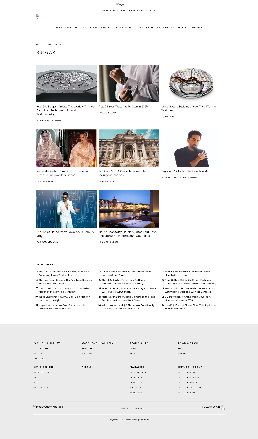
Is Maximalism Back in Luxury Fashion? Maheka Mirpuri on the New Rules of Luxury (64, 290)
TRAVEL (182, 353)
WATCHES (87, 353)
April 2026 (136, 392)
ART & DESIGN (165, 27)
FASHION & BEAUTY (67, 27)
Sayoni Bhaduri (110, 242)
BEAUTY (37, 353)
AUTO (133, 348)
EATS (141, 10)
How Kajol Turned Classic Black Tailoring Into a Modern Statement (190, 307)
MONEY (123, 10)
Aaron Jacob (46, 120)
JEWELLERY (88, 348)
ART (35, 377)
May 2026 (135, 387)
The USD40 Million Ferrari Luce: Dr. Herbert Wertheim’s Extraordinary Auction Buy (124, 281)
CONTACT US (140, 408)
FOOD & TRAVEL (144, 27)
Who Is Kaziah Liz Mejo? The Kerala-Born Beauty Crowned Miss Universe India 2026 (128, 307)
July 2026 (136, 377)
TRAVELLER (133, 10)
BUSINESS (114, 10)
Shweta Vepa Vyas (49, 242)
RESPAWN (150, 10)
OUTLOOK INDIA (187, 372)
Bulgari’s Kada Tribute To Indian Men (185, 171)
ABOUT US (124, 408)
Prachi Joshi (108, 181)
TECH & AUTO (123, 27)
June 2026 (136, 382)
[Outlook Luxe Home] (129, 5)
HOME (36, 382)
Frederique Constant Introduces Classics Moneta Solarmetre (187, 273)
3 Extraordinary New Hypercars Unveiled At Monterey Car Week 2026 (188, 298)
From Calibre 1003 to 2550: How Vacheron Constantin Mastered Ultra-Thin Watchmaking (190, 281)
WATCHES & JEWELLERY (97, 27)
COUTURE (38, 358)
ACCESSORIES (41, 348)
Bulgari (59, 44)
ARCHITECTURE (42, 372)
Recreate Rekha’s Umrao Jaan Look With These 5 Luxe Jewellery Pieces (63, 173)
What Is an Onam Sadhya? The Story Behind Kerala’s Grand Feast (126, 273)
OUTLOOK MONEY (187, 382)
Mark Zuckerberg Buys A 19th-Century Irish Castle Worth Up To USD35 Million (129, 290)
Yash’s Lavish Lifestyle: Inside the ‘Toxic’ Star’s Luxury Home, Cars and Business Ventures (190, 290)
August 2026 (138, 372)
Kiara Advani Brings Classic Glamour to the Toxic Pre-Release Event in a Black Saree (128, 298)
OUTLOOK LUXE (43, 44)
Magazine (196, 27)
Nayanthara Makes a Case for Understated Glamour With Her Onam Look (63, 307)
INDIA (105, 10)
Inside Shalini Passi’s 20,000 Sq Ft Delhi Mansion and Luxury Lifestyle (64, 298)
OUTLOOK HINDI (187, 392)
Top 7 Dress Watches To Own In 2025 (123, 106)
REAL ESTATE (40, 387)
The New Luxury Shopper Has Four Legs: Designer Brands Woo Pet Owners (65, 281)
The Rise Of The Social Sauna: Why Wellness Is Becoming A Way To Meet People (64, 273)
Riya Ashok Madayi (49, 181)
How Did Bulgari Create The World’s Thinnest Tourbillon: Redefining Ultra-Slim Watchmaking (65, 110)
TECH (133, 353)
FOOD (181, 348)
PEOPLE (182, 27)
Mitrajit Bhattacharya (177, 177)
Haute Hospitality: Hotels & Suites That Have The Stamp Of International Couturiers (128, 234)
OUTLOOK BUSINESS (189, 377)
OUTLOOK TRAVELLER (190, 387)
